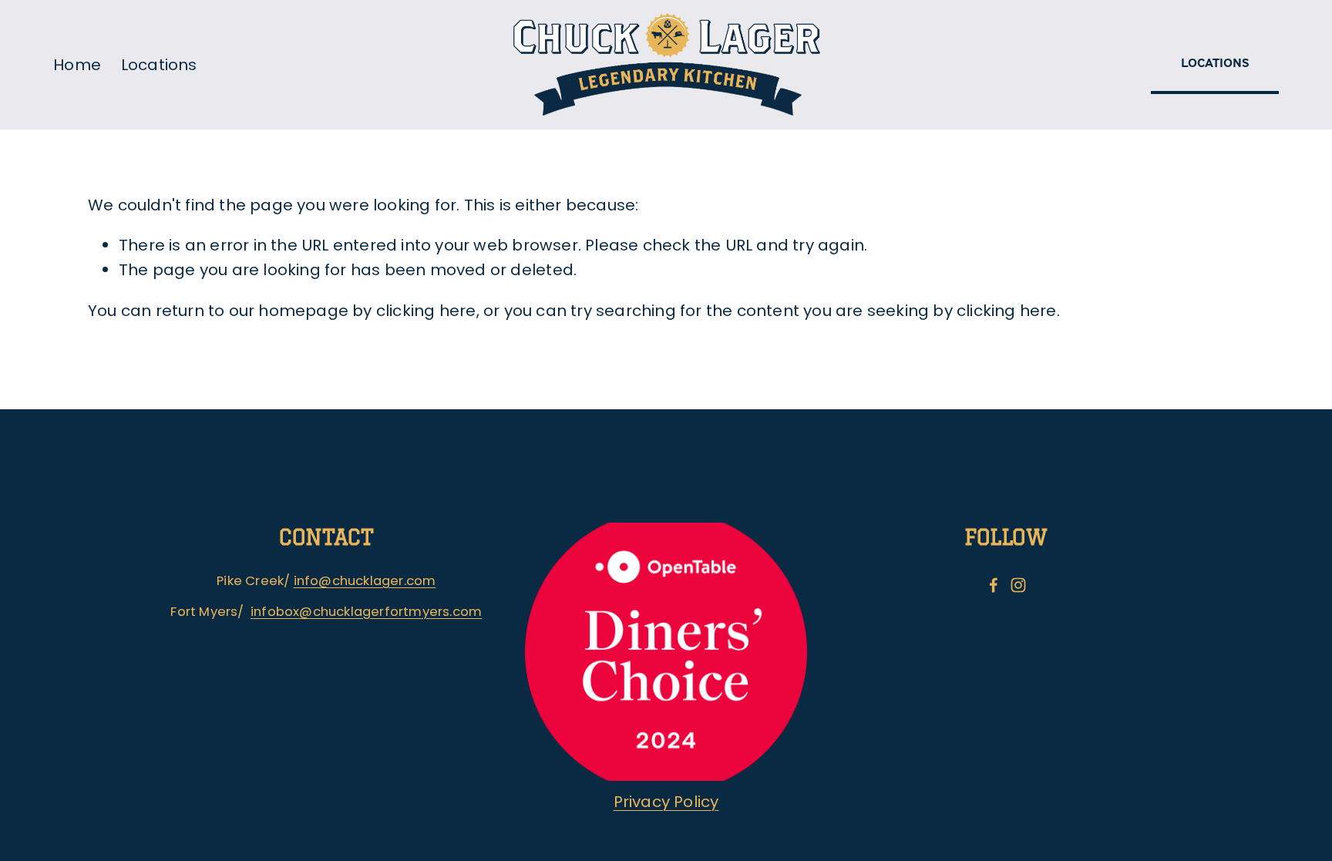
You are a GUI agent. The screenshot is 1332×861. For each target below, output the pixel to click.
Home (77, 65)
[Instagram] (1018, 585)
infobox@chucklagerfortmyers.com (366, 612)
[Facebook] (993, 585)
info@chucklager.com (365, 581)
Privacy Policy (666, 801)
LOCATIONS (1215, 63)
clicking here (426, 310)
